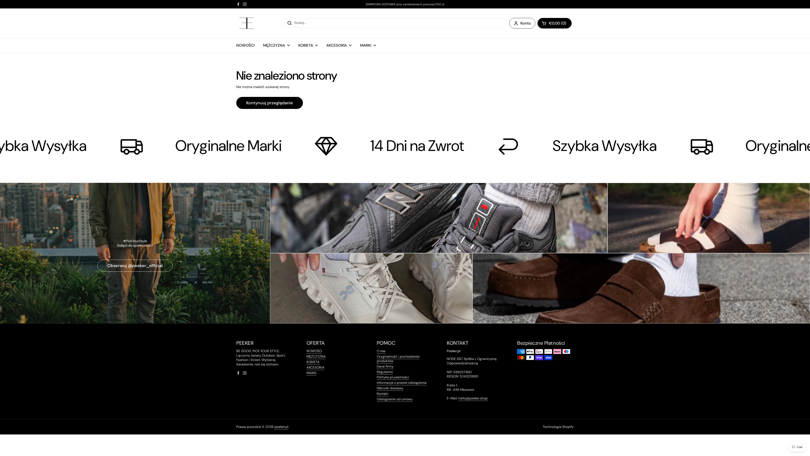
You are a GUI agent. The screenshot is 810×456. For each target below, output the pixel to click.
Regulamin (385, 372)
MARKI (311, 373)
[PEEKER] (246, 23)
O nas (381, 351)
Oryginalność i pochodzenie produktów (398, 358)
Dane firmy (385, 366)
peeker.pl (281, 427)
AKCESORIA (315, 367)
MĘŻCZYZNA (316, 356)
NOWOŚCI (314, 351)
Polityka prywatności (393, 377)
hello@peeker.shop (473, 398)
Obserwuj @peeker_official (135, 265)
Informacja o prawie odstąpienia (402, 382)
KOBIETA (313, 362)
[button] (554, 23)
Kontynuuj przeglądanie (269, 103)
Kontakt (382, 393)
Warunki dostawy (390, 388)
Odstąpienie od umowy (395, 399)
